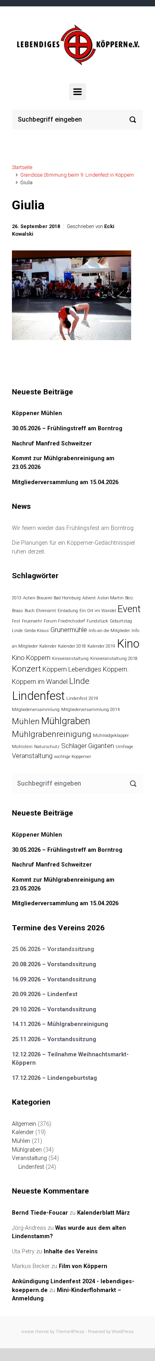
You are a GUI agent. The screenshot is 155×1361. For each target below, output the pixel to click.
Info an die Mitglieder (109, 630)
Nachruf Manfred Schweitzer (52, 443)
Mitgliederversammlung (36, 709)
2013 (16, 598)
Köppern (55, 669)
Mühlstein (22, 746)
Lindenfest (38, 696)
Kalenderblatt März (103, 1212)
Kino (128, 643)
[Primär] (77, 91)
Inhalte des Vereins (71, 1251)
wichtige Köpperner (72, 756)
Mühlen (26, 721)
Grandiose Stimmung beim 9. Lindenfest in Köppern (77, 175)
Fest (16, 621)
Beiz (129, 598)
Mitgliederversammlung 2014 (90, 709)
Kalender (47, 646)
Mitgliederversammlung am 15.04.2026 (65, 482)
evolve (28, 1331)
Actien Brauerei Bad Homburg (52, 598)
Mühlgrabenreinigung (51, 734)
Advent (89, 598)
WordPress (123, 1331)
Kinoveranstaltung (70, 658)
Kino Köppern (31, 658)
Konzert (26, 669)
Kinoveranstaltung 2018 (114, 658)
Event (129, 609)
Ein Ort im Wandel (97, 610)
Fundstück (97, 621)
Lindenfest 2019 (82, 698)
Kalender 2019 (101, 646)
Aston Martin (110, 598)
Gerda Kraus (36, 630)
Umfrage (124, 746)
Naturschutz (47, 746)
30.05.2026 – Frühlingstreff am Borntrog (67, 428)
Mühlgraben (65, 721)
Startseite (22, 167)
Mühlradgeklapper (111, 735)
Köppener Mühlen (37, 413)
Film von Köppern (83, 1266)
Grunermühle (68, 630)
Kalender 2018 (72, 646)
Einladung (68, 610)
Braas (17, 610)
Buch (30, 610)
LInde (79, 681)
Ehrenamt (46, 610)
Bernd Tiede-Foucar (40, 1212)
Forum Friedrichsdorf (64, 621)
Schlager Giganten (87, 746)
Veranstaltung (32, 756)
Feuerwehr (32, 621)
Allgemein (24, 1124)
